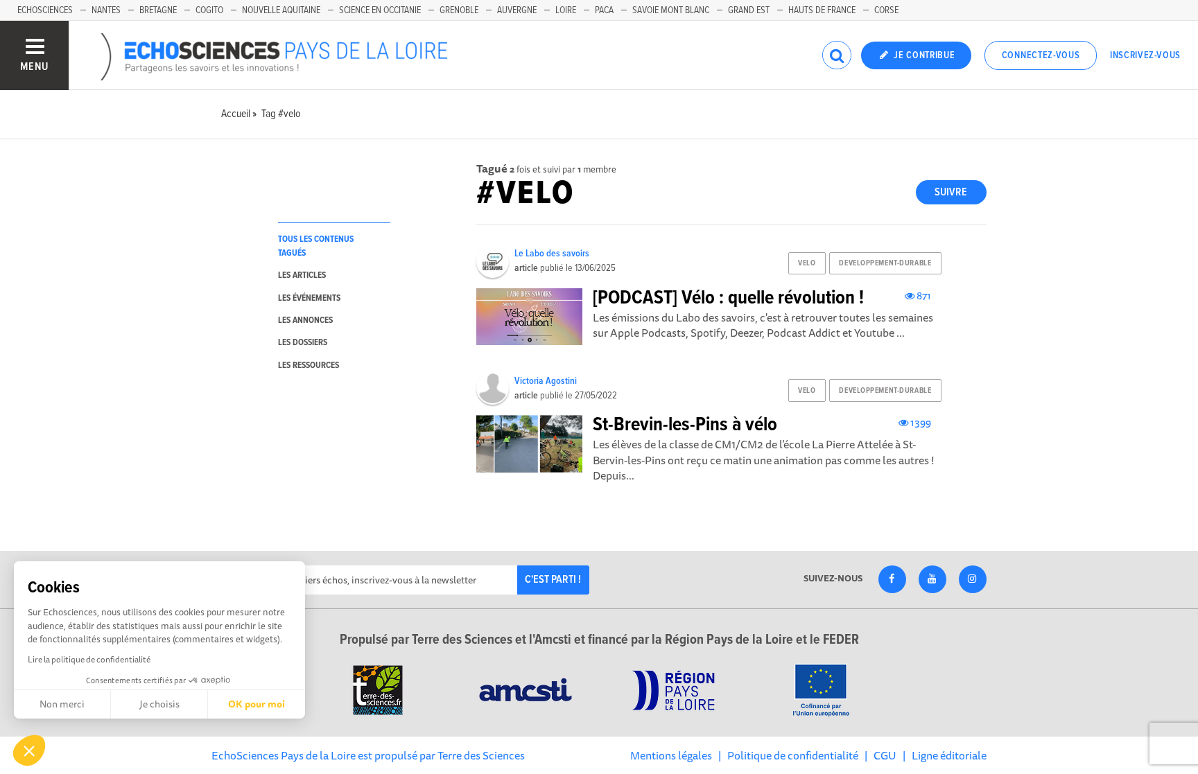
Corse (886, 10)
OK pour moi (256, 704)
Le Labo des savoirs (551, 253)
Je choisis (159, 704)
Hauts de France (822, 10)
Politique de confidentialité (792, 755)
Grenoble (459, 10)
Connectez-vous (1041, 55)
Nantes (106, 10)
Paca (604, 10)
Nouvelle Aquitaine (281, 10)
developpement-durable (885, 263)
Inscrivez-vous (1145, 55)
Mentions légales (671, 755)
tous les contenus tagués (316, 246)
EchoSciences (45, 10)
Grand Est (749, 10)
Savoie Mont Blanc (670, 10)
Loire (565, 10)
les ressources (308, 365)
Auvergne (517, 10)
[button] (29, 750)
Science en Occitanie (380, 10)
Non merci (62, 704)
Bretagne (158, 10)
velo (806, 263)
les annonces (305, 320)
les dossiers (302, 343)
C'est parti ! (553, 579)
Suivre (951, 192)
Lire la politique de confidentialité (89, 659)
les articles (302, 275)
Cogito (209, 10)
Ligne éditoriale (949, 755)
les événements (309, 298)
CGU (885, 755)
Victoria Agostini (545, 381)
